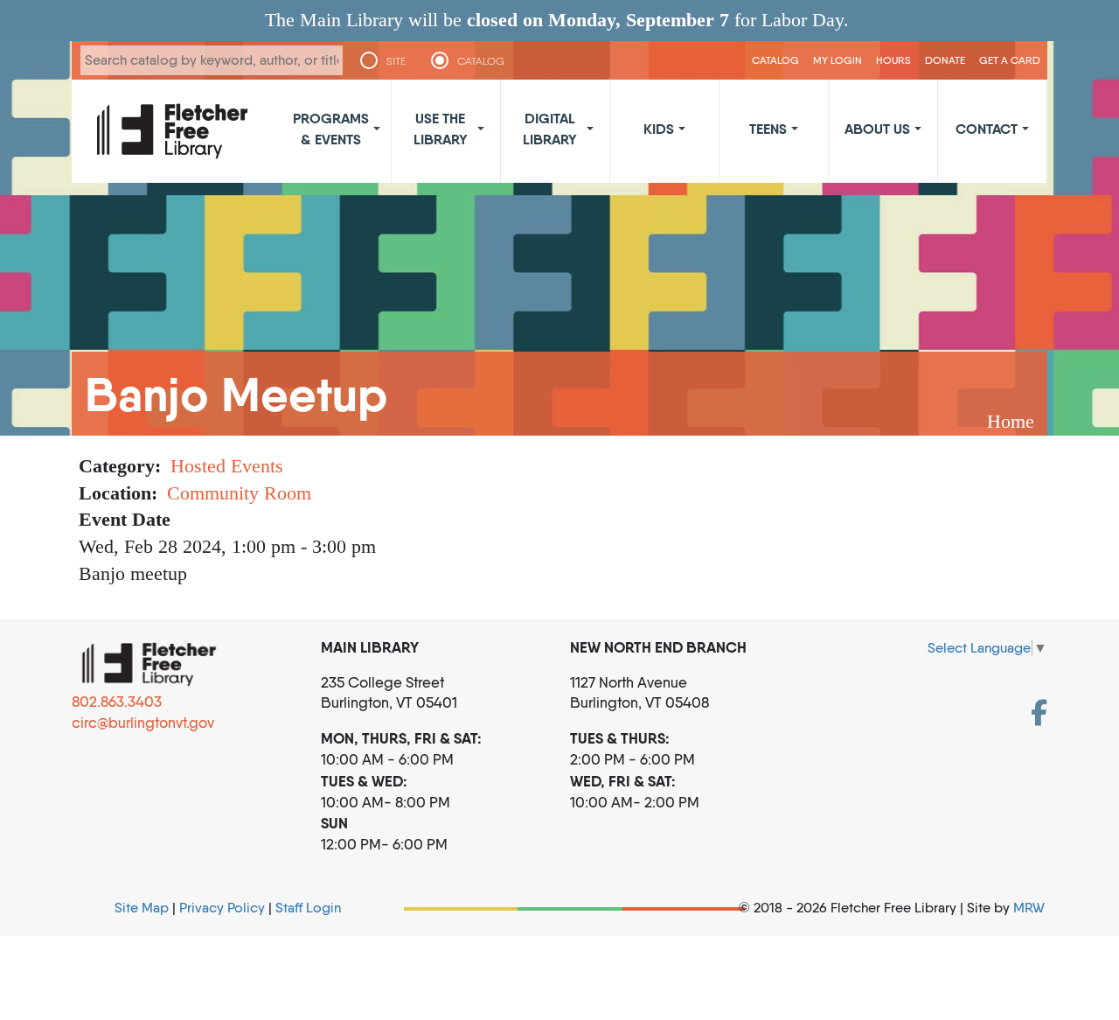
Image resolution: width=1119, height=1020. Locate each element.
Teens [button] (768, 128)
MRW (1029, 907)
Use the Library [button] (441, 128)
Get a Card (1009, 59)
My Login (837, 59)
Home (1010, 421)
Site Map (142, 907)
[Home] (172, 131)
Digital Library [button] (550, 128)
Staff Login (308, 907)
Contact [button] (987, 128)
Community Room (239, 493)
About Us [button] (877, 128)
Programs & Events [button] (331, 128)
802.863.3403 (117, 701)
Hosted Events (226, 466)
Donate (945, 59)
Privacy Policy (222, 907)
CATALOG (480, 61)
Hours (893, 59)
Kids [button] (658, 128)
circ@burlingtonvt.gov (143, 722)
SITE (396, 61)
